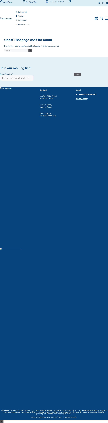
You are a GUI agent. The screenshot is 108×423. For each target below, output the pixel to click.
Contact (43, 90)
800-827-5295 (45, 113)
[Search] (30, 50)
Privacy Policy (82, 99)
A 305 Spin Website (70, 417)
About (78, 90)
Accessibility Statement (86, 94)
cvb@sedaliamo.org (48, 116)
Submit (77, 74)
